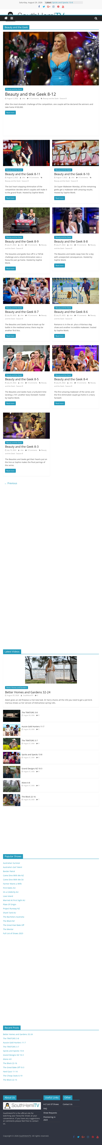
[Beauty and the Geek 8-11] (26, 141)
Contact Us (67, 1104)
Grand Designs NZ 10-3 (32, 768)
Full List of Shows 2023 (13, 933)
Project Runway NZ (11, 908)
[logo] (22, 1103)
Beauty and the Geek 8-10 (72, 174)
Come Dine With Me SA (13, 879)
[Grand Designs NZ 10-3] (11, 767)
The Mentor (8, 929)
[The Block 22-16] (11, 795)
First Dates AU (9, 888)
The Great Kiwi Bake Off (13, 925)
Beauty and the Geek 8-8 (71, 241)
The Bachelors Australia (13, 917)
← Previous (10, 483)
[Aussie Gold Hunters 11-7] (11, 725)
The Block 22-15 (10, 1080)
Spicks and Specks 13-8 (32, 754)
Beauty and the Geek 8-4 (71, 379)
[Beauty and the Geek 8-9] (26, 209)
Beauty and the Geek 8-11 (22, 174)
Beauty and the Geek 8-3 (22, 446)
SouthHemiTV (28, 695)
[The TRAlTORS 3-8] (11, 711)
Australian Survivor (11, 863)
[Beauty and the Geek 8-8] (75, 209)
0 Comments (34, 98)
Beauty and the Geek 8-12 (30, 94)
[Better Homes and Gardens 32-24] (51, 657)
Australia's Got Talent (12, 867)
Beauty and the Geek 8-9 (22, 241)
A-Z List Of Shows (51, 1104)
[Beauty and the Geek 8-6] (75, 279)
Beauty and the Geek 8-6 (71, 312)
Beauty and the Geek (14, 89)
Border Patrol (9, 871)
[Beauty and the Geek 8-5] (26, 346)
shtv (24, 98)
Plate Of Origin (9, 904)
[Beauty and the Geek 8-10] (75, 141)
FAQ (45, 1108)
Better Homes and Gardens (16, 687)
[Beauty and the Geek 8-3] (26, 414)
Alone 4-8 (26, 782)
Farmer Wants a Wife (12, 883)
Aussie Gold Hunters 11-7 (63, 2)
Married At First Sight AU (14, 900)
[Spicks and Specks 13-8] (11, 753)
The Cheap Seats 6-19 (12, 1075)
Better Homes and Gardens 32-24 (27, 692)
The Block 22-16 (29, 796)
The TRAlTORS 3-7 (30, 740)
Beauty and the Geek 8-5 (22, 379)
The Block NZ (9, 921)
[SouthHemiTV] (6, 18)
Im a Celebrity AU (10, 892)
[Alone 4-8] (11, 781)
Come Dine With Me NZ (13, 875)
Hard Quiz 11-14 (10, 1071)
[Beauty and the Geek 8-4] (75, 346)
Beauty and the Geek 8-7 (22, 312)
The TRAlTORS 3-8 (30, 712)
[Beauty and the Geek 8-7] (26, 279)
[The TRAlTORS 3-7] (11, 739)
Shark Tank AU (9, 912)
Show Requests (50, 1112)
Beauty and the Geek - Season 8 (55, 98)
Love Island (8, 896)
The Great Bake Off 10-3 (13, 1067)
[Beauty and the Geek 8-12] (51, 33)
